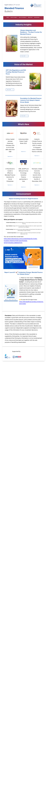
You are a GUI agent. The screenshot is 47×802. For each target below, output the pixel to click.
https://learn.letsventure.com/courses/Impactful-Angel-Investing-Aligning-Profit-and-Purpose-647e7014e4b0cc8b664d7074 (20, 241)
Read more (10, 156)
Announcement (36, 17)
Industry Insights (13, 17)
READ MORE (9, 89)
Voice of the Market (23, 17)
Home (8, 17)
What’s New (30, 17)
